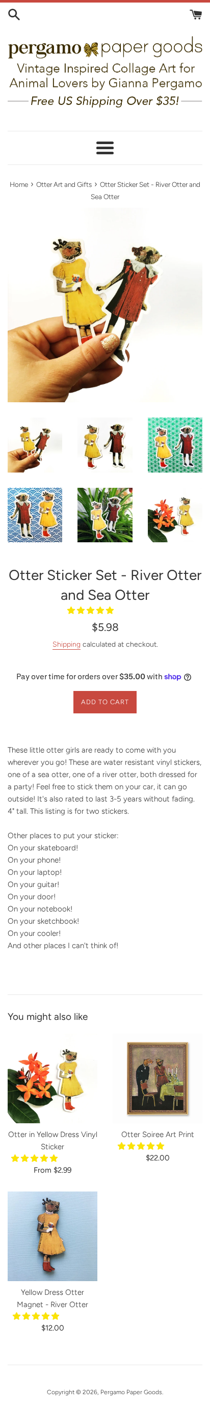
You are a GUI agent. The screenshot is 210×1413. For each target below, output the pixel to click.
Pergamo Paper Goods (131, 1392)
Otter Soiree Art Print (157, 1134)
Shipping (66, 644)
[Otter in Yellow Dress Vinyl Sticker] (52, 1078)
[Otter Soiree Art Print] (157, 1078)
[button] (91, 610)
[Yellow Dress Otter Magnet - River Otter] (52, 1236)
